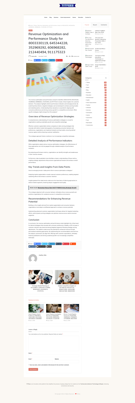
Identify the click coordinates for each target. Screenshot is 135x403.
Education (80, 17)
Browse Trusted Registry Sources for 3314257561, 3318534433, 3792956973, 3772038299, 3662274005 (70, 316)
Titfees (35, 25)
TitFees (78, 394)
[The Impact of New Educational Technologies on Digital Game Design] (89, 58)
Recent (95, 25)
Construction (89, 125)
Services (88, 110)
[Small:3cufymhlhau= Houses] (89, 51)
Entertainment (89, 97)
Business (56, 17)
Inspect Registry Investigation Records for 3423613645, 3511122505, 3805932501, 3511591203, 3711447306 (53, 316)
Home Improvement (65, 17)
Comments (104, 25)
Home (45, 17)
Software (88, 107)
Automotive (89, 117)
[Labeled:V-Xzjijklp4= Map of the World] (89, 33)
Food (87, 120)
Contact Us (88, 17)
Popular (87, 25)
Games (74, 17)
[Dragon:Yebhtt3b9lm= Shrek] (89, 67)
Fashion (88, 105)
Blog (50, 17)
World (87, 87)
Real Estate (89, 122)
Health (88, 100)
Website (57, 359)
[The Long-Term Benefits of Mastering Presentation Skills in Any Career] (89, 42)
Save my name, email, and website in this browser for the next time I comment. (49, 365)
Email (30, 359)
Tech (87, 85)
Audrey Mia (34, 56)
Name (30, 353)
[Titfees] (67, 5)
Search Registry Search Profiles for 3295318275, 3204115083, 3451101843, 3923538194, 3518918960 (35, 316)
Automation (89, 112)
